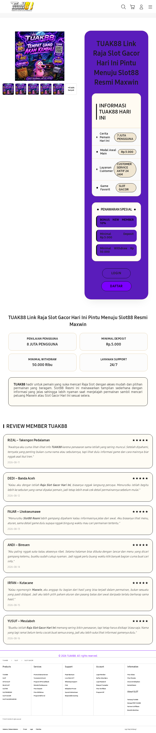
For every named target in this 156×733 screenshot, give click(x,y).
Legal (31, 729)
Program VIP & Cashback (41, 682)
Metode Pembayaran (40, 685)
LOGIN (116, 273)
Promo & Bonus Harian (41, 675)
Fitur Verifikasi (101, 689)
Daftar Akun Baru (102, 678)
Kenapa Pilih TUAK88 (134, 703)
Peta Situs (38, 729)
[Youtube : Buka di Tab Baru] (152, 729)
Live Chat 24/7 (69, 678)
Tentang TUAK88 (132, 700)
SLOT (4, 678)
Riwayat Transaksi (102, 685)
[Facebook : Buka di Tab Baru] (139, 729)
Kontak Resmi (131, 685)
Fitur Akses (131, 675)
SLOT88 (5, 689)
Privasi (25, 729)
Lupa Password (101, 682)
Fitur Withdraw (38, 692)
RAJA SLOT (6, 685)
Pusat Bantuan (69, 675)
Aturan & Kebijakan (133, 682)
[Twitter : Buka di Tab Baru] (143, 729)
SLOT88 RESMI (7, 692)
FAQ (66, 685)
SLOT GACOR (7, 696)
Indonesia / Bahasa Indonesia (10, 729)
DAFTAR (116, 286)
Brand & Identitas (133, 710)
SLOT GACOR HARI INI (9, 699)
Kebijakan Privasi (70, 689)
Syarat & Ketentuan (71, 692)
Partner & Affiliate (133, 706)
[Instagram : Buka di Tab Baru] (148, 729)
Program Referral (39, 696)
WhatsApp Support (71, 682)
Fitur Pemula (131, 678)
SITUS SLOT (6, 682)
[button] (132, 7)
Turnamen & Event (40, 678)
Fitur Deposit (38, 689)
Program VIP (100, 692)
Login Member (101, 675)
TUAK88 (19, 384)
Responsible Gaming (71, 696)
